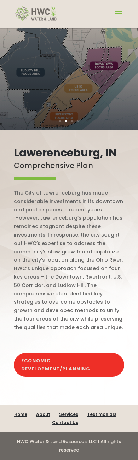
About (43, 414)
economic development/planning (55, 364)
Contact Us (65, 422)
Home (20, 414)
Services (68, 414)
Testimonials (101, 414)
